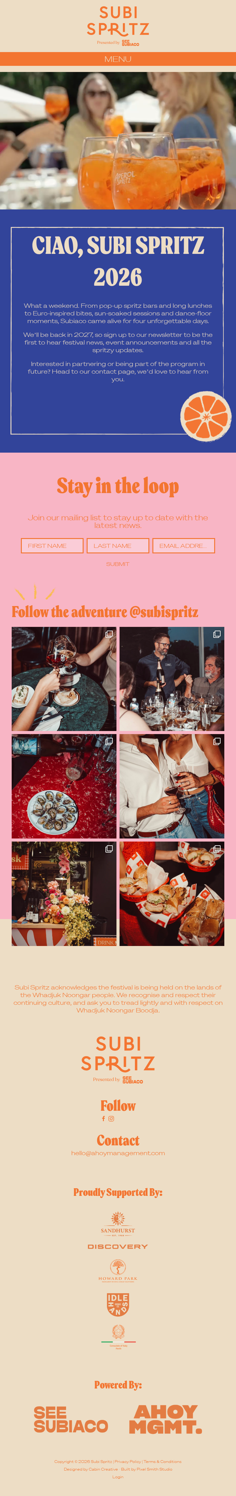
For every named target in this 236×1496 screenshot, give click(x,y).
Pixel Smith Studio (154, 1469)
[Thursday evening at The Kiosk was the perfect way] (64, 894)
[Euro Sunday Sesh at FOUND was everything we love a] (172, 786)
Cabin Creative (103, 1469)
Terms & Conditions (163, 1461)
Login (118, 1477)
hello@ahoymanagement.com (118, 1153)
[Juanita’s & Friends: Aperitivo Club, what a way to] (64, 786)
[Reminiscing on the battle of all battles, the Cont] (172, 894)
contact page (113, 371)
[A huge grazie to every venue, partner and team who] (64, 679)
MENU (118, 59)
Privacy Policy (128, 1461)
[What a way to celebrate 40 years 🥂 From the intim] (172, 679)
